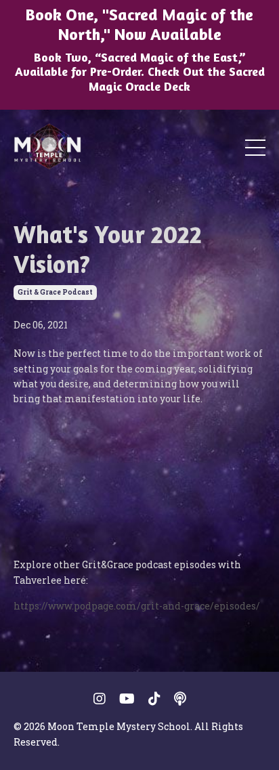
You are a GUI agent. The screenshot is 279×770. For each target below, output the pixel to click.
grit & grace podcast (55, 292)
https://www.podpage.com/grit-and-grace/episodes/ (137, 605)
